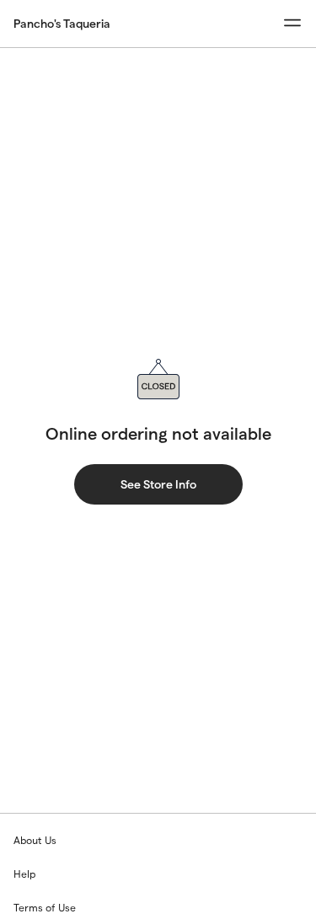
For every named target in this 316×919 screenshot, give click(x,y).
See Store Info (158, 484)
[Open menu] (292, 23)
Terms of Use (44, 907)
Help (24, 873)
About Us (34, 840)
